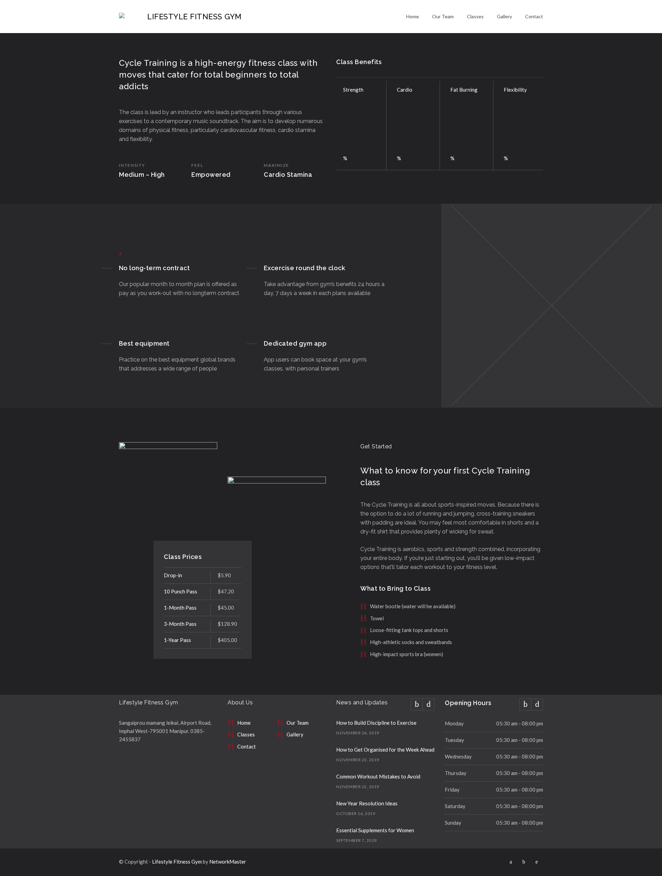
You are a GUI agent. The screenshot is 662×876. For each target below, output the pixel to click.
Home (412, 16)
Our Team (443, 16)
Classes (475, 16)
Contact (534, 16)
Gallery (504, 16)
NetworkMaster (227, 861)
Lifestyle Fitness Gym (177, 861)
